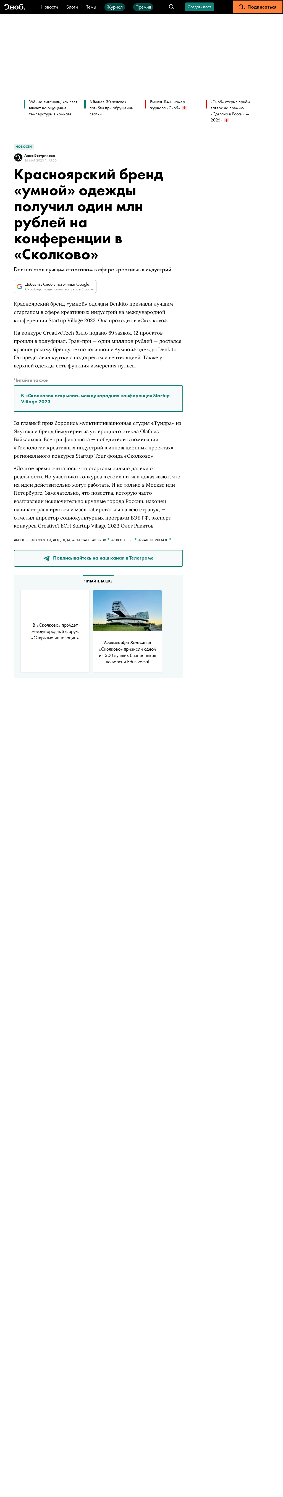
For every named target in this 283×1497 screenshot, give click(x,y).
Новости (49, 7)
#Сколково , (124, 539)
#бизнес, (23, 539)
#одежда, (62, 539)
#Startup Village (153, 539)
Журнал (115, 7)
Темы (91, 7)
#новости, (42, 539)
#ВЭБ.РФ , (101, 539)
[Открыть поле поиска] (171, 7)
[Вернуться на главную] (14, 7)
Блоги (72, 7)
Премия (143, 7)
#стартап (80, 539)
